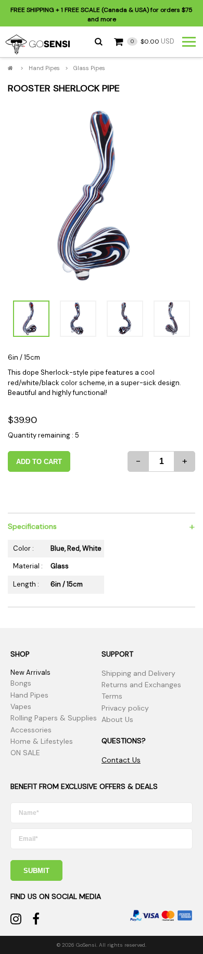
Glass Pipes (89, 68)
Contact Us (121, 760)
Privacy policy (125, 708)
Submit (36, 871)
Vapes (20, 706)
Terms (112, 696)
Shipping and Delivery (138, 673)
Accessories (31, 729)
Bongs (20, 683)
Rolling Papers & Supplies (53, 718)
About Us (117, 719)
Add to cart (39, 462)
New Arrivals (30, 672)
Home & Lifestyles (41, 741)
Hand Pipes (44, 68)
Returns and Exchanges (141, 684)
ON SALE (25, 752)
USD (152, 41)
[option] (101, 196)
